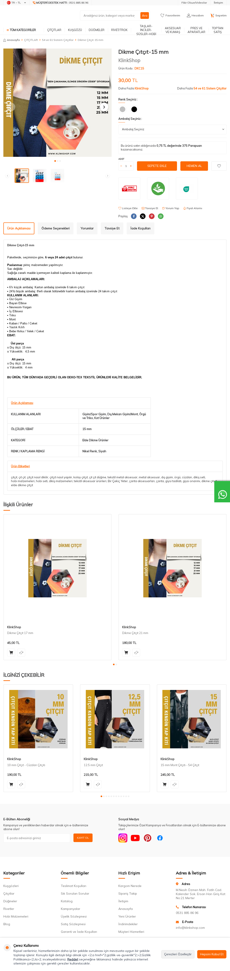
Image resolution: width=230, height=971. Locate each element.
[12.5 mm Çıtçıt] (114, 719)
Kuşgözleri (11, 886)
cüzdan (187, 477)
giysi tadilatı (173, 481)
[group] (57, 103)
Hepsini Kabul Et (211, 954)
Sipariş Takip (127, 893)
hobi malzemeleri (23, 481)
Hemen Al (194, 166)
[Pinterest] (147, 838)
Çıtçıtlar (8, 893)
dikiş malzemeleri (61, 481)
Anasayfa (13, 40)
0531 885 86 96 (187, 913)
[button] (55, 161)
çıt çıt (22, 477)
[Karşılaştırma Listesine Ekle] (21, 652)
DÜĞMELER (96, 30)
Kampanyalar (70, 909)
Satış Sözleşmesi (73, 924)
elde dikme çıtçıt (22, 485)
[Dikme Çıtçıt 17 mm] (57, 568)
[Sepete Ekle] (11, 652)
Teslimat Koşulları (73, 886)
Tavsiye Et (151, 208)
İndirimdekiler (128, 924)
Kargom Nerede (130, 886)
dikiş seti (199, 477)
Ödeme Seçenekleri (56, 228)
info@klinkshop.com (190, 928)
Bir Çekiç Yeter (118, 481)
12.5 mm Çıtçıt (93, 765)
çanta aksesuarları (142, 481)
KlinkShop (129, 60)
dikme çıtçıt (209, 481)
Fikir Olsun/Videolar (194, 2)
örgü (177, 477)
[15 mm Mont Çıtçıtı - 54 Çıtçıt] (191, 719)
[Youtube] (135, 838)
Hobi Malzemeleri (15, 916)
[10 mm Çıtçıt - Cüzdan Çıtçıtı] (38, 719)
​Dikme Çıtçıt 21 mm (135, 633)
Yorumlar (87, 228)
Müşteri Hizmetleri (131, 932)
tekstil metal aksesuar (122, 477)
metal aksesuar (149, 477)
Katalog (67, 901)
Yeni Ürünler (127, 916)
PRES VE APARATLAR (196, 30)
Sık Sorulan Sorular (75, 893)
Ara (144, 15)
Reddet (72, 959)
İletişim (218, 2)
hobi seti (42, 481)
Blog (6, 924)
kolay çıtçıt (80, 477)
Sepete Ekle (157, 166)
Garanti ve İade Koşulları (79, 932)
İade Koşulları (140, 228)
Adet (121, 158)
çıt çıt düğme (97, 477)
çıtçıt (14, 477)
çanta (160, 481)
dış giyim (167, 477)
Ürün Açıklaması (19, 228)
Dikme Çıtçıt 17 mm (20, 633)
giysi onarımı (191, 481)
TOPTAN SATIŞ (217, 30)
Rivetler (8, 909)
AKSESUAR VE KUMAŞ (173, 30)
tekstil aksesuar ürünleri (90, 481)
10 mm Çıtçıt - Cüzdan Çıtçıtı (26, 765)
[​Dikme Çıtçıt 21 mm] (172, 568)
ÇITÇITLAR (54, 30)
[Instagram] (122, 838)
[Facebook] (159, 838)
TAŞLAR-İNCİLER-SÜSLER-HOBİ (146, 30)
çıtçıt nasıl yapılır (61, 477)
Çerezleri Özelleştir (178, 954)
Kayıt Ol (83, 837)
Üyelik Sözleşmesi (74, 916)
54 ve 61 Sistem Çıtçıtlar (57, 40)
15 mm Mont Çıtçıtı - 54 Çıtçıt (180, 765)
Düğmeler (10, 901)
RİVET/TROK (119, 30)
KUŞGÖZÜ (75, 30)
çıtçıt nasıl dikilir (37, 477)
